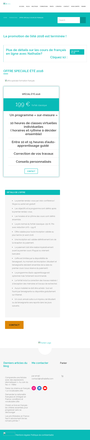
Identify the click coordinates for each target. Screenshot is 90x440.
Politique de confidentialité (42, 435)
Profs (52, 6)
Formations (44, 6)
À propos (58, 6)
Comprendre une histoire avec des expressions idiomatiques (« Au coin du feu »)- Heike (16, 381)
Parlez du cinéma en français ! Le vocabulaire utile (17, 389)
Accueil (21, 6)
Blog (28, 6)
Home (5, 17)
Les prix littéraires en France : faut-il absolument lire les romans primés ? (17, 418)
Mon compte (75, 6)
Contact (66, 6)
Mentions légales (23, 435)
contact (31, 171)
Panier (83, 6)
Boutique (35, 6)
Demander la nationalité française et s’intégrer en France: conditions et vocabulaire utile (15, 398)
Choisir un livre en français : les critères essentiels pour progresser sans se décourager (16, 408)
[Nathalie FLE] (7, 3)
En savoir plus (75, 52)
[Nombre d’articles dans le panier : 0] (62, 376)
